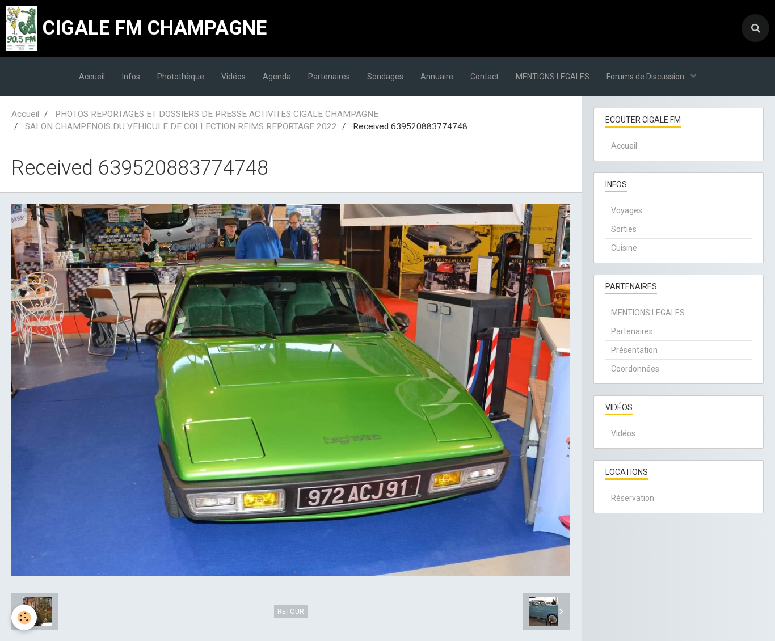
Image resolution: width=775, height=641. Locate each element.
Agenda (277, 76)
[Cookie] (24, 617)
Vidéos (233, 76)
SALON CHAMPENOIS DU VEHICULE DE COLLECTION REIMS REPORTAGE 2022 (181, 126)
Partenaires (329, 76)
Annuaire (436, 76)
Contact (484, 76)
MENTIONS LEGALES (552, 76)
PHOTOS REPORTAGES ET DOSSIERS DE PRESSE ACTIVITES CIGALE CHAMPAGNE (216, 114)
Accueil (92, 76)
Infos (131, 76)
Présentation (634, 350)
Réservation (632, 498)
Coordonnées (635, 368)
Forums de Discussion (646, 76)
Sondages (385, 76)
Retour (290, 611)
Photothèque (180, 76)
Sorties (624, 229)
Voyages (626, 210)
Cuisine (624, 247)
